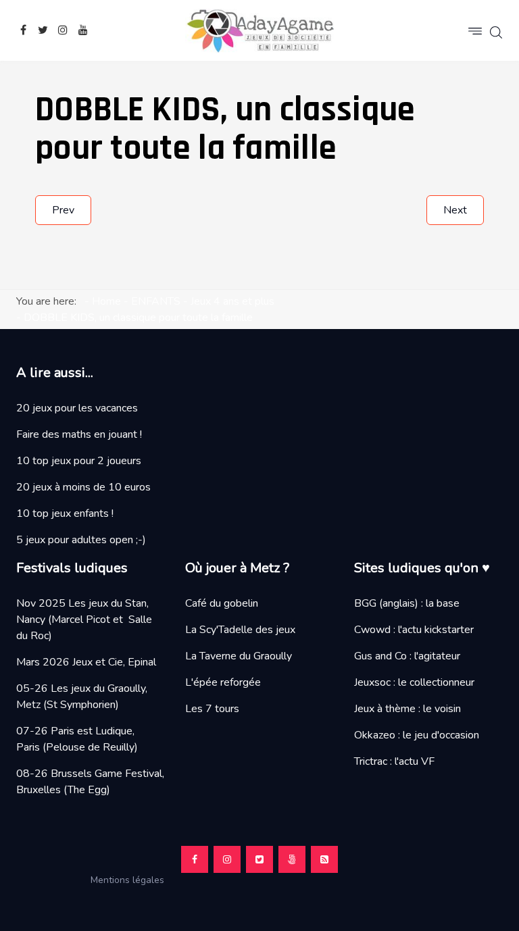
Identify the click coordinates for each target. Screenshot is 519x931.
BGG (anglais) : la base (407, 603)
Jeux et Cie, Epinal (114, 662)
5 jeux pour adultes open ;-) (81, 539)
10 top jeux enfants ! (65, 513)
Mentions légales (133, 880)
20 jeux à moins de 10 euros (83, 487)
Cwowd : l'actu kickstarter (414, 629)
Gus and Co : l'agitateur (407, 656)
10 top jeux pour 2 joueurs (78, 460)
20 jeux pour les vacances (77, 408)
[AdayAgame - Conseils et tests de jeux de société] (259, 30)
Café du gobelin (221, 603)
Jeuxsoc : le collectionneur (414, 682)
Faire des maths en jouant (76, 434)
